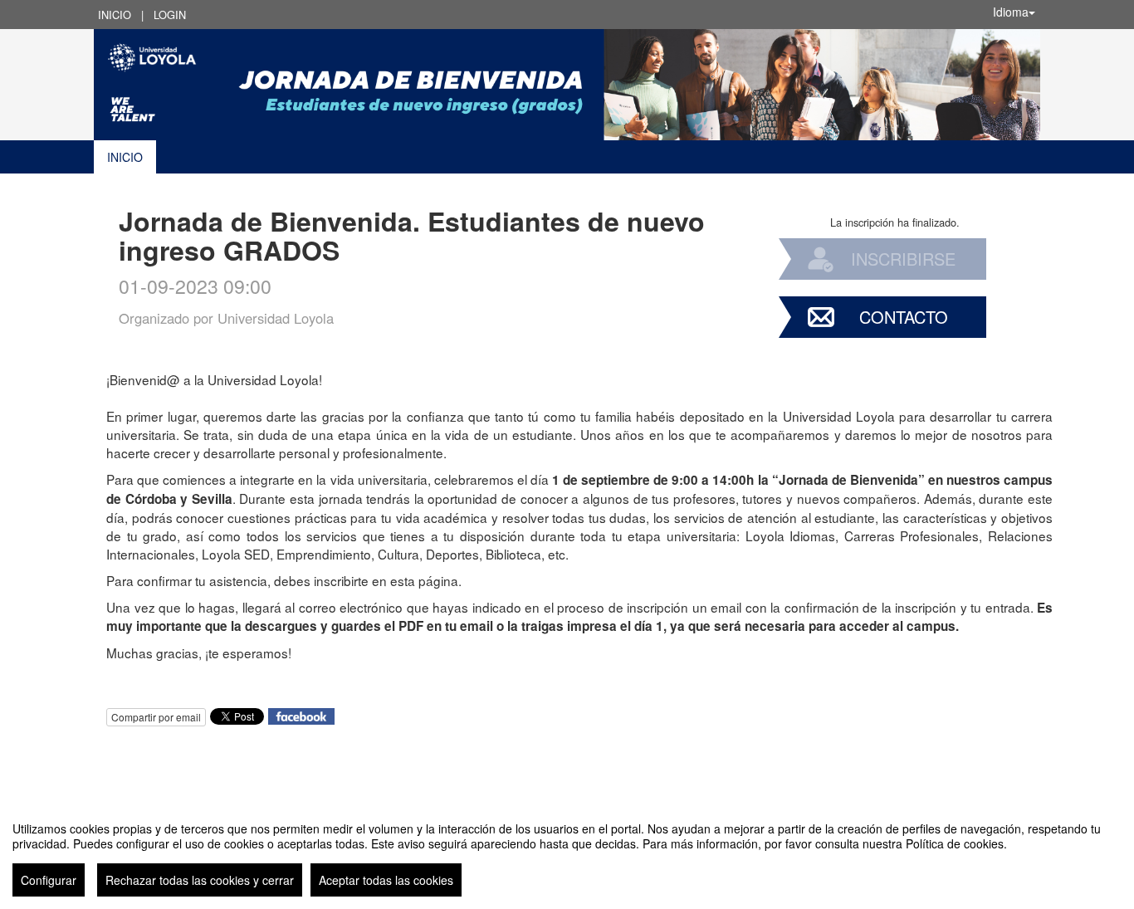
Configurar (48, 880)
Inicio (114, 14)
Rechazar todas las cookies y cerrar (199, 880)
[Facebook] (301, 714)
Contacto (903, 317)
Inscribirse (903, 259)
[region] (567, 852)
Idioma (1011, 11)
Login (170, 14)
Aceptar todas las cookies (386, 880)
